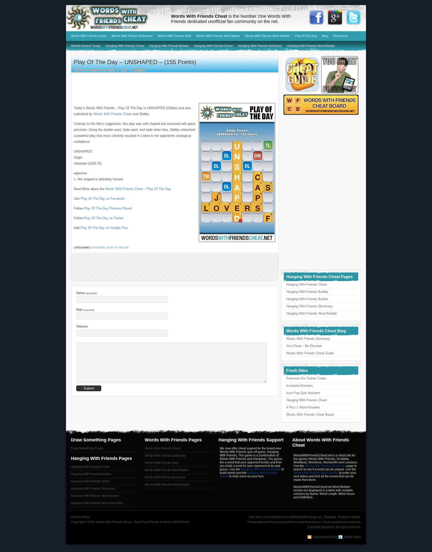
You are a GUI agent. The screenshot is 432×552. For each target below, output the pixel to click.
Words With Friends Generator (165, 477)
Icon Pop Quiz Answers (303, 393)
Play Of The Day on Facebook (103, 198)
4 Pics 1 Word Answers (303, 407)
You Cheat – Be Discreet (304, 346)
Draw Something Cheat (87, 448)
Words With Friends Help (174, 36)
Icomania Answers (299, 385)
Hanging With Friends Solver (213, 46)
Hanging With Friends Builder (169, 46)
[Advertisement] (175, 86)
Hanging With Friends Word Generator (97, 503)
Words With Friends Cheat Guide (310, 353)
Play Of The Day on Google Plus (104, 228)
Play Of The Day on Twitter (103, 218)
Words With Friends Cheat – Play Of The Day (138, 189)
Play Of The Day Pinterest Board (108, 208)
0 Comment (137, 70)
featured (98, 247)
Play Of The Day (306, 36)
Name (86, 293)
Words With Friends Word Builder (267, 36)
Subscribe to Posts (325, 537)
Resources (340, 36)
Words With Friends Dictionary (132, 36)
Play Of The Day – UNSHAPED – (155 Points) (135, 62)
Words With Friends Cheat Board (310, 414)
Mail (85, 310)
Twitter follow (352, 537)
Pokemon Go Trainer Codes (306, 378)
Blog (325, 36)
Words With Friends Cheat (116, 17)
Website (82, 326)
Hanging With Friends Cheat (125, 46)
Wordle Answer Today (85, 46)
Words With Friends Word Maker (218, 36)
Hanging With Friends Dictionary (260, 46)
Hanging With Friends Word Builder (311, 46)
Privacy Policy (80, 517)
